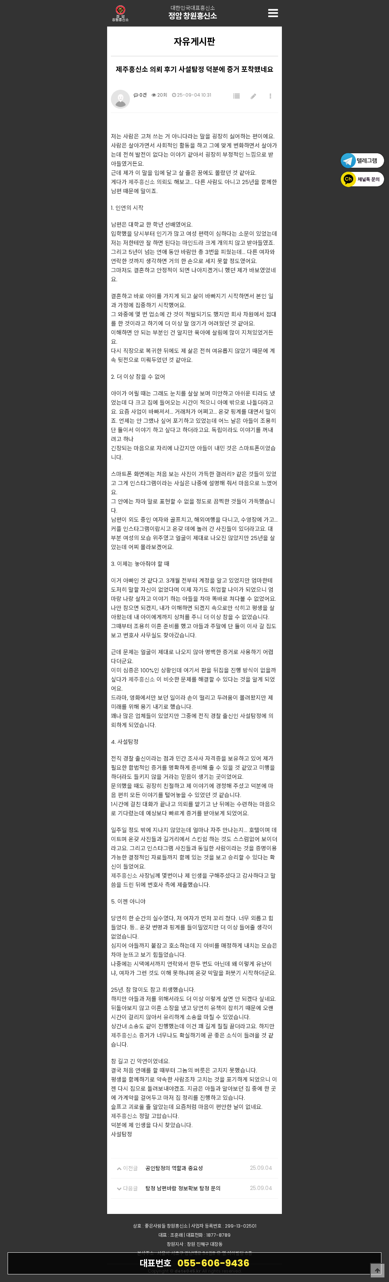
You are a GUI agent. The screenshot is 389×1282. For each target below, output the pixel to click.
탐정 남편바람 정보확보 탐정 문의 (183, 1188)
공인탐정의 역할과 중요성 (174, 1168)
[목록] (236, 96)
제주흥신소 (141, 182)
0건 (142, 95)
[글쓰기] (253, 96)
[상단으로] (377, 1270)
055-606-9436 (194, 1263)
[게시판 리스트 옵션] (270, 96)
